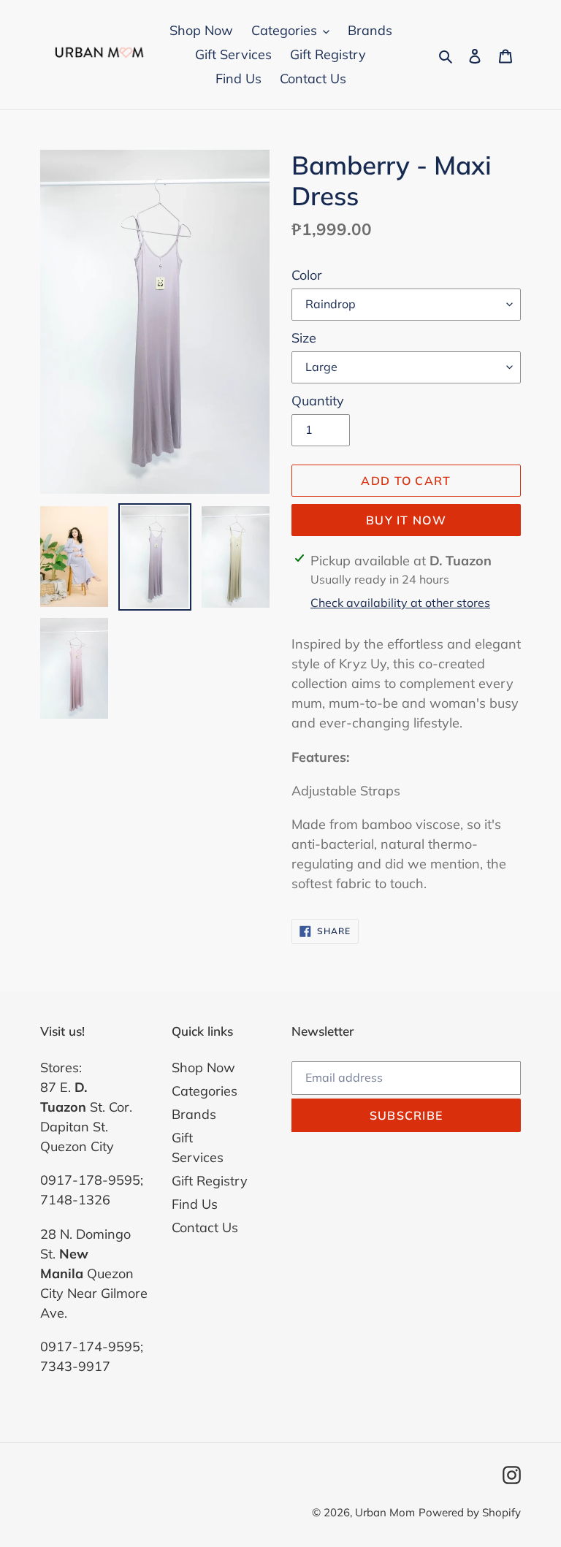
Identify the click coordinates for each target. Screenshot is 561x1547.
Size (303, 337)
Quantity (317, 400)
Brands (194, 1114)
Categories (204, 1090)
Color (306, 275)
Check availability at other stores (400, 602)
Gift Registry (210, 1180)
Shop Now (203, 1067)
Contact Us (205, 1227)
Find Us (195, 1204)
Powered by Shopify (470, 1512)
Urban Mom (385, 1512)
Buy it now (406, 520)
